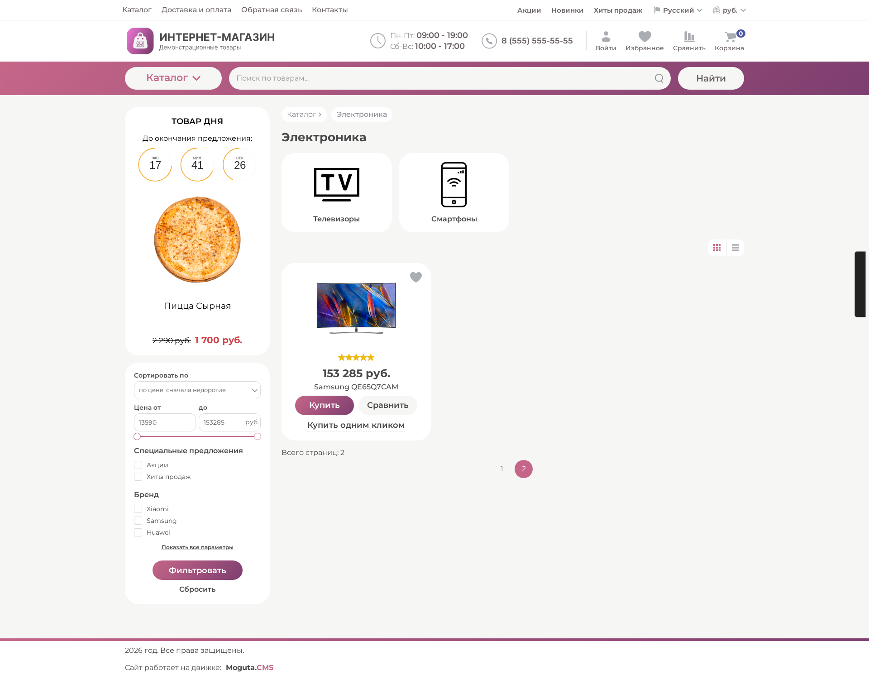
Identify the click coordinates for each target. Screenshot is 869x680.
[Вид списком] (735, 247)
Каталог (167, 78)
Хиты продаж (618, 10)
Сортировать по (161, 375)
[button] (415, 279)
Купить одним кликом (356, 425)
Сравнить (388, 405)
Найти (711, 78)
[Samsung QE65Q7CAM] (356, 308)
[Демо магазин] (199, 41)
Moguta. (249, 667)
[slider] (356, 357)
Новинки (567, 10)
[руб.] (730, 10)
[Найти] (659, 78)
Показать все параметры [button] (198, 547)
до (203, 408)
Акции (529, 10)
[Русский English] (677, 10)
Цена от (147, 408)
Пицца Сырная (197, 306)
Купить (324, 405)
